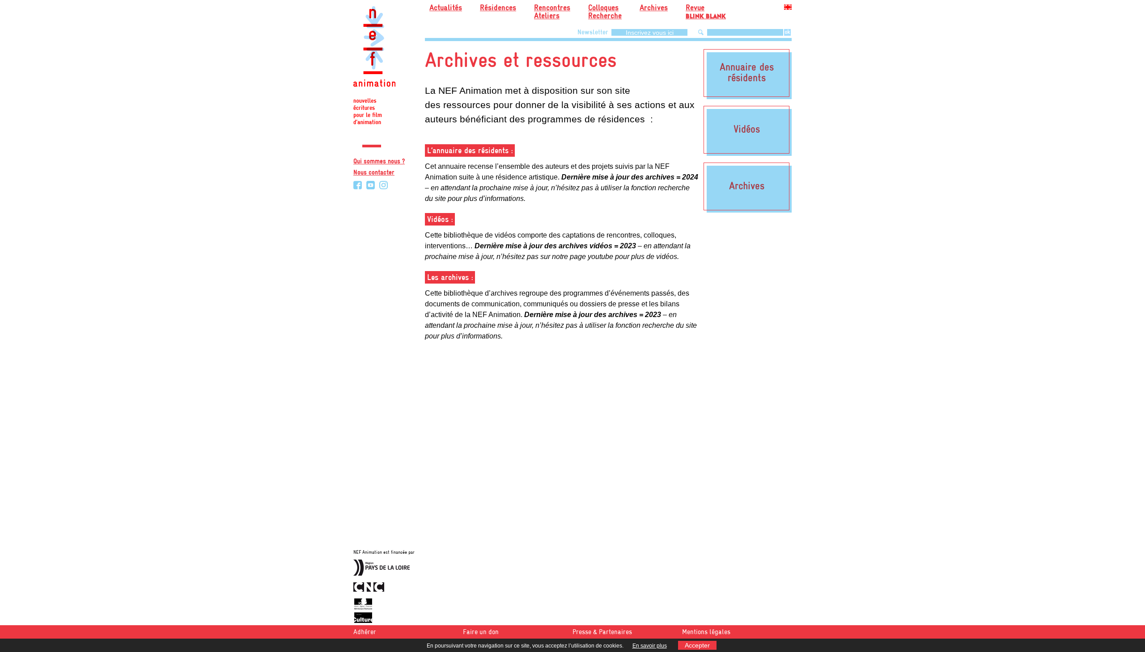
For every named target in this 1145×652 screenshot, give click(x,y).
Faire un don (481, 632)
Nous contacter (373, 173)
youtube (370, 185)
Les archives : (450, 278)
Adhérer (364, 632)
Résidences (498, 8)
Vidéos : (440, 220)
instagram (383, 185)
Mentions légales (706, 632)
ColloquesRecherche (605, 12)
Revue (706, 10)
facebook (357, 185)
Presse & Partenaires (602, 632)
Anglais (788, 8)
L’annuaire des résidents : (470, 151)
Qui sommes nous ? (379, 162)
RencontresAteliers (552, 12)
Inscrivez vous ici (650, 32)
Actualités (445, 8)
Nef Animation (374, 67)
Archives (654, 8)
